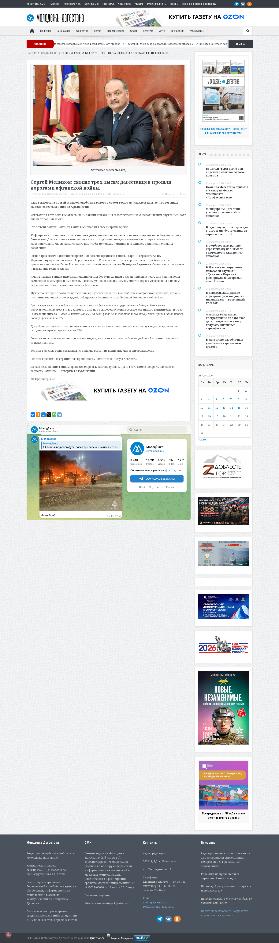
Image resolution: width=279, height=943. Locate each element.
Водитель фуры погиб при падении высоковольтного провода (225, 172)
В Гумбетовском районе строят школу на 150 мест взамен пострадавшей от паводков (224, 251)
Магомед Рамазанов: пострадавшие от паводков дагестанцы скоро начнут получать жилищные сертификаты (225, 321)
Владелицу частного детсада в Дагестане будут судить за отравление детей (227, 230)
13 (224, 407)
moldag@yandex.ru (156, 902)
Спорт (133, 31)
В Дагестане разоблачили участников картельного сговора (224, 343)
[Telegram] (59, 414)
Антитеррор (124, 3)
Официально (91, 3)
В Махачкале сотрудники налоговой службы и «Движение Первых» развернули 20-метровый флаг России (224, 274)
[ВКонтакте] (33, 414)
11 (209, 407)
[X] (48, 414)
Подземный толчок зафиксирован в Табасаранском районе (93, 43)
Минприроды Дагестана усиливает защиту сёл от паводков (224, 212)
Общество (82, 31)
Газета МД (108, 3)
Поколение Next (72, 3)
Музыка (139, 3)
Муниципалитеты (156, 3)
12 (216, 407)
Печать (169, 194)
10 (201, 407)
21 (231, 416)
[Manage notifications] (8, 935)
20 (224, 416)
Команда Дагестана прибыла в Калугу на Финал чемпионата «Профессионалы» (227, 192)
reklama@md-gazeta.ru (158, 906)
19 (216, 416)
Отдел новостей (57, 194)
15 (239, 407)
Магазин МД (197, 31)
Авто (162, 31)
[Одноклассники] (38, 414)
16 (246, 407)
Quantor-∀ (97, 938)
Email (183, 194)
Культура (148, 31)
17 (201, 416)
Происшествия (115, 31)
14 (231, 407)
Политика (45, 31)
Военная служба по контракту (199, 3)
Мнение (54, 3)
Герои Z (174, 3)
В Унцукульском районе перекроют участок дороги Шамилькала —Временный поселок (225, 298)
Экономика (63, 31)
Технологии (177, 31)
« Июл (202, 439)
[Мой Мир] (43, 414)
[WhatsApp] (54, 414)
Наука (97, 31)
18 (209, 416)
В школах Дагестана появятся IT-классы (155, 43)
